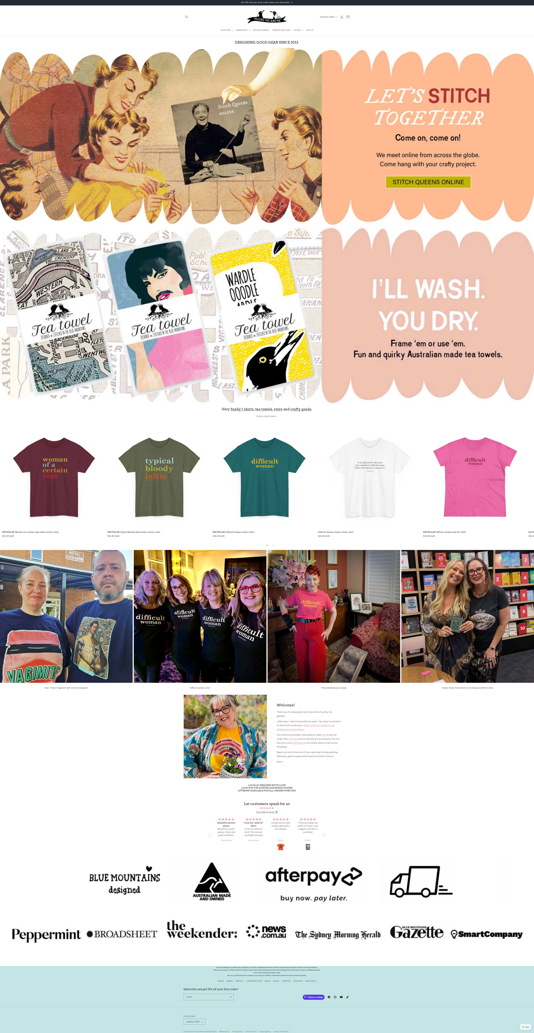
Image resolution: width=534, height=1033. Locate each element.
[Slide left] (261, 545)
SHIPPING (286, 981)
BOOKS (230, 981)
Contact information (281, 1031)
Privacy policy (237, 1031)
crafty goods (301, 409)
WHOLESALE (310, 981)
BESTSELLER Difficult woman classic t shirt (233, 532)
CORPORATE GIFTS (254, 981)
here (324, 734)
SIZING (276, 981)
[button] (187, 17)
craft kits (292, 738)
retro (278, 409)
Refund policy (224, 1031)
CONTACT (239, 981)
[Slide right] (273, 545)
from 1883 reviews (265, 812)
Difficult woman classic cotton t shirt (335, 532)
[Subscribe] (230, 997)
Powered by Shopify (209, 1032)
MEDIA (267, 981)
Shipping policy (265, 1031)
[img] (267, 808)
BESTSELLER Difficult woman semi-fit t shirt (444, 532)
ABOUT (221, 981)
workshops (298, 742)
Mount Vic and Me (195, 1032)
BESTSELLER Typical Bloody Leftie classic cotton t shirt (133, 532)
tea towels (263, 409)
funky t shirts (242, 409)
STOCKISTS (298, 981)
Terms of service (251, 1031)
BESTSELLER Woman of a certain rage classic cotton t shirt (30, 532)
